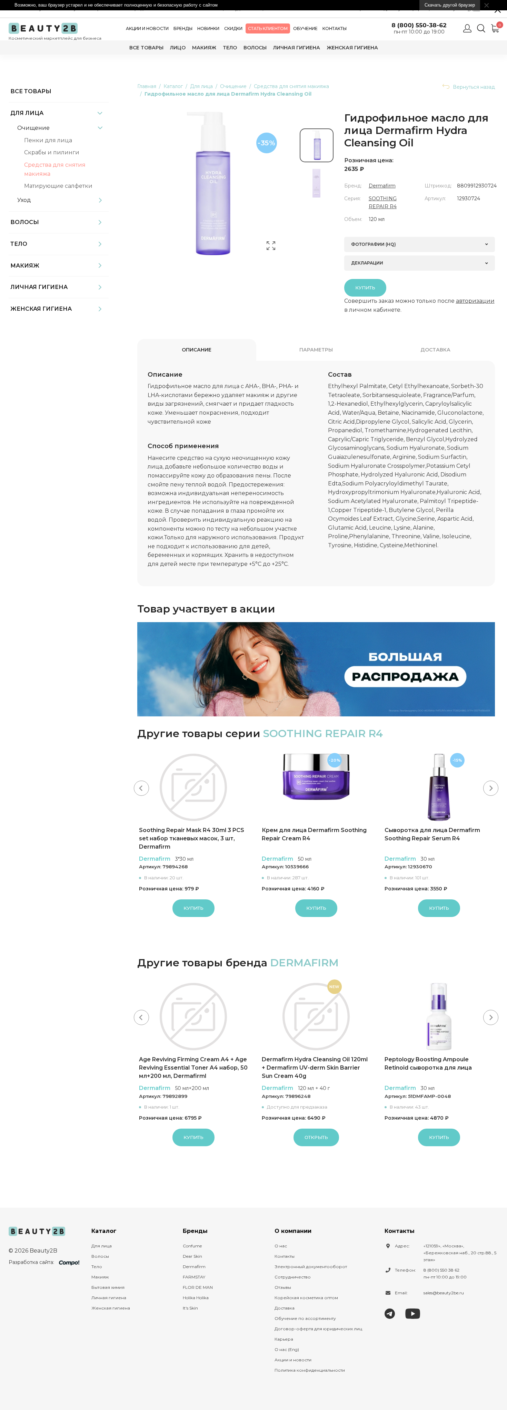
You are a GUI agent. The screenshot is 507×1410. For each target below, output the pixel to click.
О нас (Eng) (287, 1349)
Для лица (26, 113)
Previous (141, 788)
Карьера (284, 1339)
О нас (281, 1245)
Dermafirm (382, 186)
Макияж (204, 48)
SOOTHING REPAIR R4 (323, 733)
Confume (192, 1245)
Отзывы (283, 1287)
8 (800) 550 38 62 (441, 1270)
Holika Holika (196, 1297)
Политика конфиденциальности (310, 1370)
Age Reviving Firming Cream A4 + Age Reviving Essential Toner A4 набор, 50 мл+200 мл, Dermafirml (193, 1067)
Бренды (182, 28)
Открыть (316, 1137)
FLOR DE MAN (198, 1287)
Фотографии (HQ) (373, 244)
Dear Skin (192, 1256)
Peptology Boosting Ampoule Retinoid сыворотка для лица (428, 1063)
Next (490, 788)
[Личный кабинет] (467, 28)
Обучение (305, 28)
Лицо (178, 48)
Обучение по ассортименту (305, 1318)
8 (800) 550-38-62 (419, 25)
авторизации (475, 301)
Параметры (316, 350)
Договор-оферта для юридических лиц (318, 1328)
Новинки (208, 28)
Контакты (334, 28)
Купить (365, 287)
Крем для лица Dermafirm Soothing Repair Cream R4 (314, 834)
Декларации (367, 262)
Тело (230, 48)
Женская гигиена (352, 48)
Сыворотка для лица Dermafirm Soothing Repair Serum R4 (432, 834)
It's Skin (190, 1308)
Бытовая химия (108, 1287)
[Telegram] (390, 1313)
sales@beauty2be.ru (444, 1292)
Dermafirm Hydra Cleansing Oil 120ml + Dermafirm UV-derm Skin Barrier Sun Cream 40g (315, 1067)
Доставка (435, 350)
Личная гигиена (296, 48)
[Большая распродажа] (316, 669)
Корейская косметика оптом (306, 1297)
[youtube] (412, 1313)
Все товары (146, 48)
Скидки (233, 28)
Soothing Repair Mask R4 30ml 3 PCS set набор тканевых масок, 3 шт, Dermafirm (191, 838)
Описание (196, 350)
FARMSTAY (194, 1276)
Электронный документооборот (311, 1266)
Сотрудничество (293, 1276)
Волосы (255, 48)
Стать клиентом (268, 28)
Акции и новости (147, 28)
